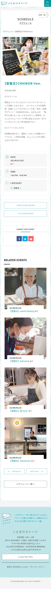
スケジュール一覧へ (25, 483)
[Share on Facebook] (19, 238)
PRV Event (16, 471)
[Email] (31, 238)
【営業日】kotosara (19, 361)
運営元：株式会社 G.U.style (17, 567)
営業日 (16, 188)
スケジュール (8, 31)
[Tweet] (25, 238)
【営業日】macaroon (20, 460)
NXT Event (34, 471)
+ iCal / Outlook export (25, 213)
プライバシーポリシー (37, 567)
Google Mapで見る (25, 557)
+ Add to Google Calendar (25, 205)
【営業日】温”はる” (18, 410)
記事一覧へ (42, 15)
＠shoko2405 (10, 90)
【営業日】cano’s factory (21, 311)
